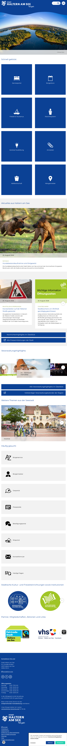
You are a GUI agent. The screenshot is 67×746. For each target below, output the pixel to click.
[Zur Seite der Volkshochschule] (50, 633)
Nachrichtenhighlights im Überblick (21, 335)
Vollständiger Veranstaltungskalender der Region (45, 394)
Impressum (4, 729)
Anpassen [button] (33, 742)
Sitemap (3, 736)
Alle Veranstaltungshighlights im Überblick (46, 387)
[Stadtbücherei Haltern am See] (50, 601)
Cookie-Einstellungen (7, 740)
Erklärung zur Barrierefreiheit (10, 732)
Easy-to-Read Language (8, 734)
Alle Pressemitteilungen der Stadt (20, 341)
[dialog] (48, 739)
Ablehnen (50, 742)
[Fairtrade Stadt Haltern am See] (17, 634)
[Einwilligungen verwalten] (3, 742)
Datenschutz (5, 731)
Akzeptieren (60, 742)
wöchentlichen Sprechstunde (10, 709)
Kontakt (5, 727)
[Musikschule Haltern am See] (17, 601)
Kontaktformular (8, 671)
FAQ (2, 738)
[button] (63, 303)
